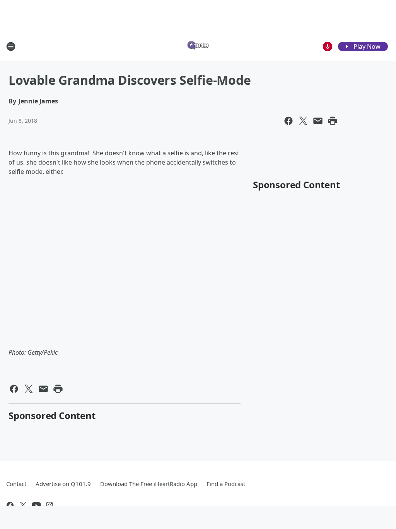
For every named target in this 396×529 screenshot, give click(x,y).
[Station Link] (198, 46)
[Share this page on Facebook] (288, 120)
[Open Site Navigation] (10, 46)
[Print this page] (332, 120)
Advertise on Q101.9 (63, 484)
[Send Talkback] (327, 46)
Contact (16, 484)
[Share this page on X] (303, 120)
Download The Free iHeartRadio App (148, 484)
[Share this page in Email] (317, 120)
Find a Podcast (226, 484)
